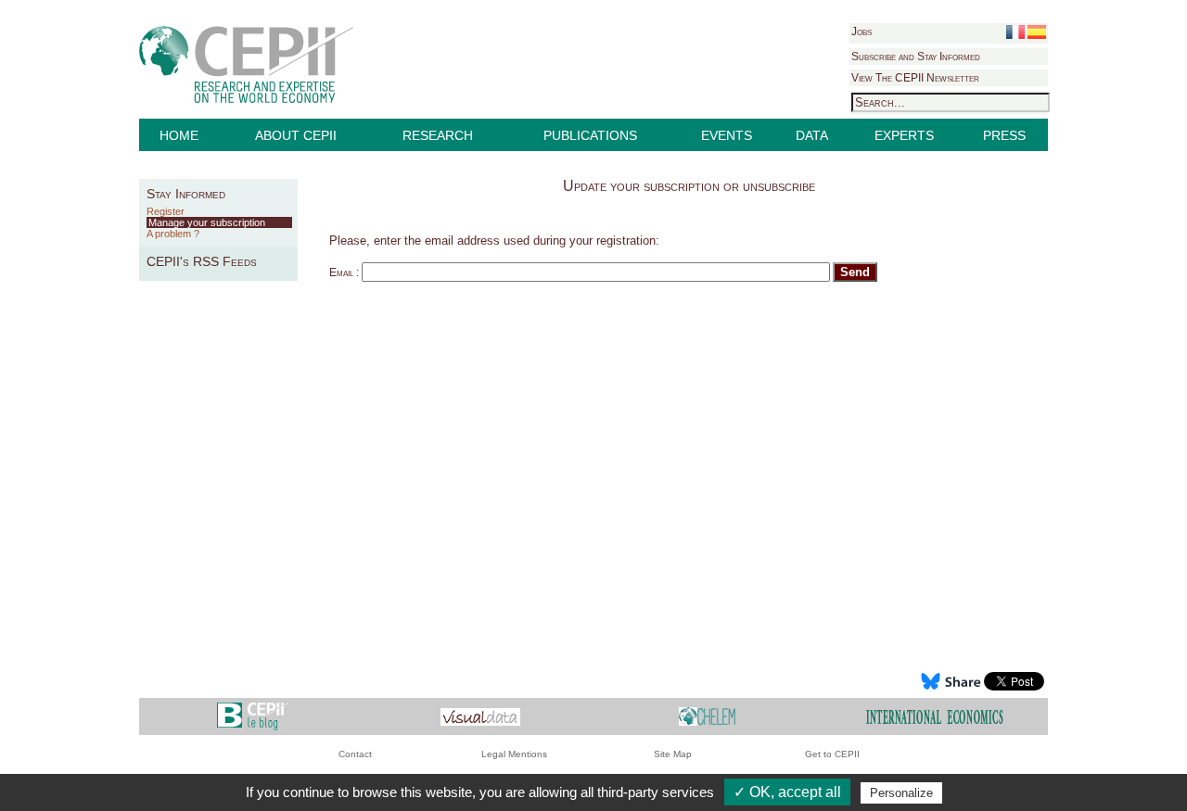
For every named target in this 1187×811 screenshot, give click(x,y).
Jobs (861, 31)
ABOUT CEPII (296, 135)
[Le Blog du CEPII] (252, 716)
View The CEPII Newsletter (915, 77)
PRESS (1004, 135)
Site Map (673, 754)
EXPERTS (904, 135)
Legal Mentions (514, 754)
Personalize (901, 793)
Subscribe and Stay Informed (915, 56)
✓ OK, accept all (787, 792)
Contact (355, 754)
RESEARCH (437, 135)
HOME (179, 135)
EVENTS (726, 135)
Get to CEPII (832, 754)
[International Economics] (934, 716)
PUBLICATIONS (590, 135)
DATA (812, 135)
